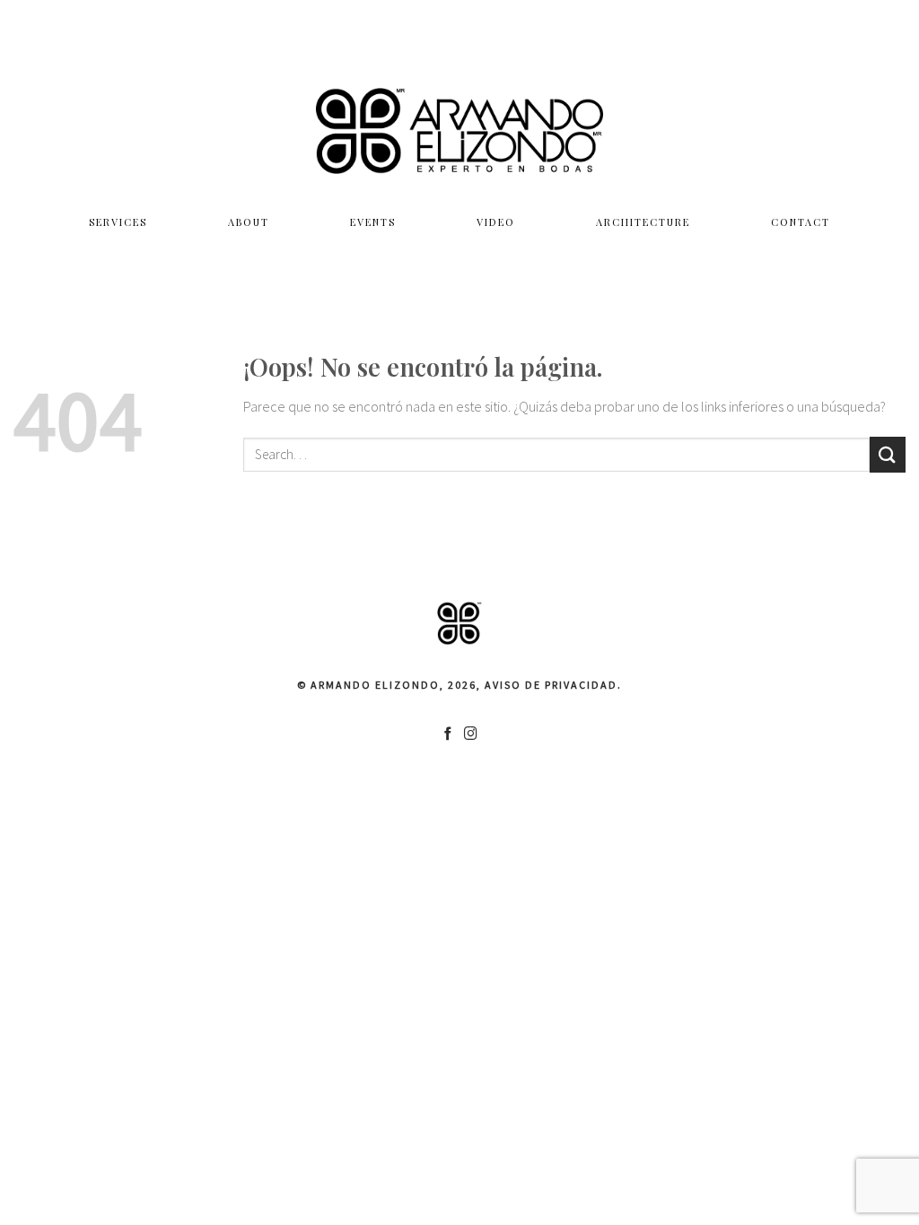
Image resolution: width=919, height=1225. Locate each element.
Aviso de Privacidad (551, 684)
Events (373, 222)
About (248, 222)
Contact (800, 222)
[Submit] (888, 454)
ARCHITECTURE (643, 222)
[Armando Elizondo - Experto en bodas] (459, 130)
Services (118, 222)
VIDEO (496, 222)
